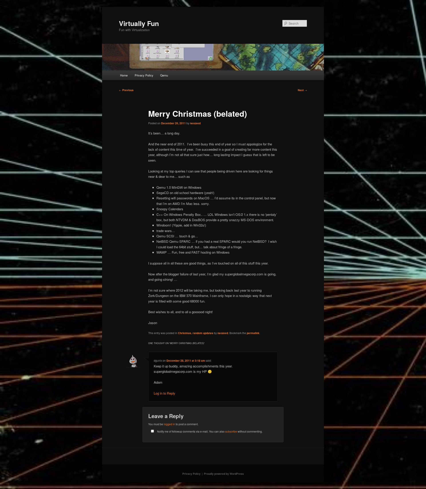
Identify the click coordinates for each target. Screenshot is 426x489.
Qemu (164, 75)
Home (124, 75)
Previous (126, 90)
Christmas (184, 333)
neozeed (195, 123)
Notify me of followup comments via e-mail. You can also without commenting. (209, 431)
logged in (169, 424)
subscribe (231, 431)
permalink (253, 333)
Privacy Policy (144, 75)
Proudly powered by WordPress (224, 474)
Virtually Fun (139, 23)
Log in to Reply (164, 393)
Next (302, 90)
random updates (203, 333)
